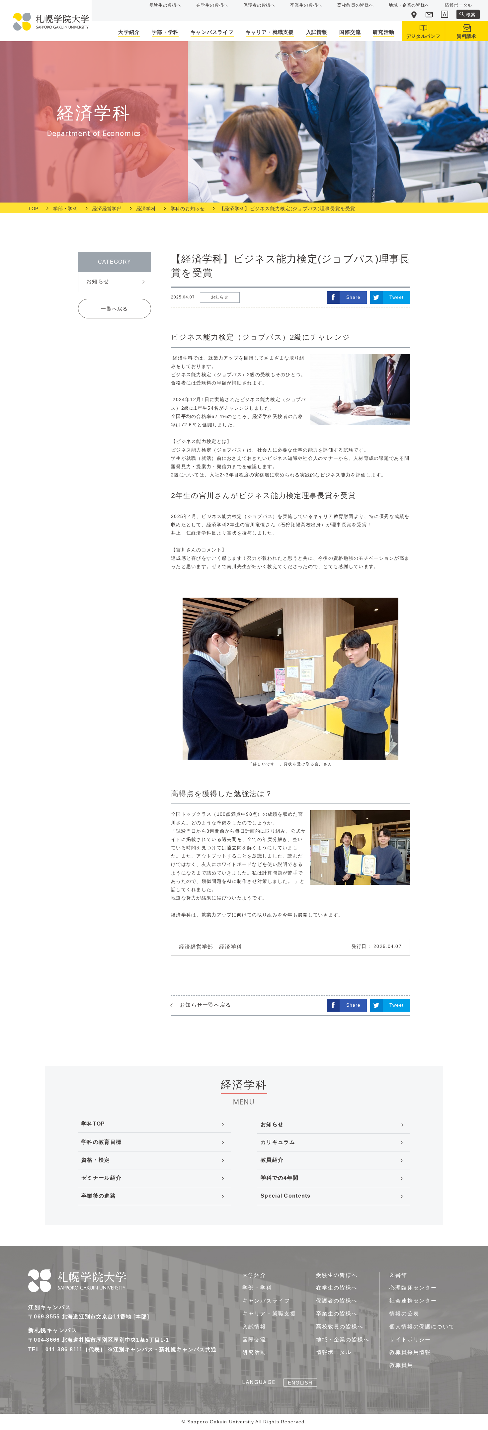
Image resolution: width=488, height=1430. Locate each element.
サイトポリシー (410, 1339)
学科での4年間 (279, 1178)
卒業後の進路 (98, 1196)
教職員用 (401, 1365)
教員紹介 (272, 1160)
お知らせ (97, 281)
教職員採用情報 (410, 1352)
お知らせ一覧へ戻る (205, 1005)
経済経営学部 (107, 208)
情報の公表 (404, 1313)
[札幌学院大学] (51, 22)
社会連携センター (413, 1301)
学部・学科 (65, 208)
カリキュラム (278, 1142)
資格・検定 (95, 1160)
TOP (33, 208)
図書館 (398, 1275)
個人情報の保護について (422, 1326)
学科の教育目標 (101, 1142)
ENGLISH (300, 1383)
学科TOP (93, 1124)
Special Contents (285, 1196)
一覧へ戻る (114, 308)
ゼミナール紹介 (101, 1178)
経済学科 (146, 208)
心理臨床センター (413, 1288)
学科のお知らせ (188, 208)
